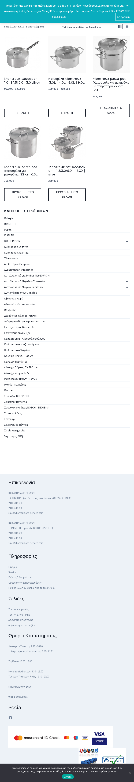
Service (12, 572)
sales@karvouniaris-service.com (25, 513)
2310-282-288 (15, 503)
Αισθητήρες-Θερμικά (17, 264)
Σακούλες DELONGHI (16, 396)
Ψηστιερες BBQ (13, 436)
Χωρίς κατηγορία (14, 430)
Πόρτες (8, 390)
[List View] (127, 26)
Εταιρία (12, 567)
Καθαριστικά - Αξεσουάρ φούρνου (24, 338)
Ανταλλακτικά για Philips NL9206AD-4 (27, 275)
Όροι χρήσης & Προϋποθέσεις (25, 582)
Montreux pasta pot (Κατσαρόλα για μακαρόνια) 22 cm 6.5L (21, 170)
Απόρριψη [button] (123, 17)
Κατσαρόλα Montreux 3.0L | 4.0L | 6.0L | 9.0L (66, 81)
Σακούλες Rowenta (15, 401)
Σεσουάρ (9, 419)
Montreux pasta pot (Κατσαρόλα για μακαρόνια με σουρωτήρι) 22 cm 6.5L (111, 84)
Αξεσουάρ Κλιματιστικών (19, 304)
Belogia (8, 218)
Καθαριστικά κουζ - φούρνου (21, 344)
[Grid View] (120, 26)
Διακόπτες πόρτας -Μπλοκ (20, 315)
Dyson (8, 229)
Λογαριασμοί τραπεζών (21, 625)
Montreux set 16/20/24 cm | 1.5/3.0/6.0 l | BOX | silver (66, 170)
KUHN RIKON (12, 241)
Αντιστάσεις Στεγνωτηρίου (20, 292)
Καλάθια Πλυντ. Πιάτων (18, 356)
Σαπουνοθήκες (13, 413)
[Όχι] (129, 773)
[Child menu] (127, 241)
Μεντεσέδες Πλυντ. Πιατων (20, 378)
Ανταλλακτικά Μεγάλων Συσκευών (24, 281)
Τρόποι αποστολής (19, 614)
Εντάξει (68, 776)
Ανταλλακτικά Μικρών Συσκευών (23, 287)
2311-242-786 (15, 508)
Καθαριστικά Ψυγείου (17, 350)
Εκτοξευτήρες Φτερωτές (19, 327)
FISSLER (9, 235)
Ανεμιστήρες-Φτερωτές (18, 269)
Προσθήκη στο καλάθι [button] (111, 110)
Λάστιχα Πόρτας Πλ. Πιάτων (21, 367)
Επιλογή (23, 113)
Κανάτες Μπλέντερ (15, 361)
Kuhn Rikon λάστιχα (16, 246)
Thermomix (11, 258)
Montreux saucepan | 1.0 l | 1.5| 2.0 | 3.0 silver (22, 81)
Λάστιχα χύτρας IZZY (16, 373)
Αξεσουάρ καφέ (13, 298)
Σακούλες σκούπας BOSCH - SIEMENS (26, 407)
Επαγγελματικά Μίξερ (17, 333)
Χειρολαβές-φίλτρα (16, 424)
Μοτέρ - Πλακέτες (15, 384)
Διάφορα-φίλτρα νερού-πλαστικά (25, 321)
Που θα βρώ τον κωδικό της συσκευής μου (31, 587)
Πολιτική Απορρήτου (20, 577)
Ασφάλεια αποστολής (20, 619)
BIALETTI (10, 224)
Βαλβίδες (10, 310)
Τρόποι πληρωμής (18, 609)
